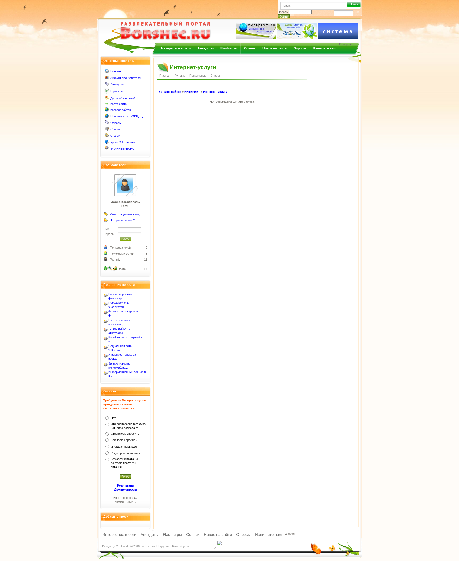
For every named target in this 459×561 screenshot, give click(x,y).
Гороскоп (116, 91)
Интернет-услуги (215, 91)
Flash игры (228, 48)
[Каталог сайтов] (107, 110)
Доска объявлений (122, 98)
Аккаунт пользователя (125, 77)
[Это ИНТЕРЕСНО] (107, 149)
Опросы (300, 48)
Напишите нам (324, 48)
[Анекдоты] (107, 84)
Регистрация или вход (124, 214)
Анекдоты (206, 48)
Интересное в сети (176, 48)
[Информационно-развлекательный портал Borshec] (156, 27)
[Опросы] (107, 123)
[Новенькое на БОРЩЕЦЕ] (107, 117)
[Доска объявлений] (107, 99)
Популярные (197, 75)
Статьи (115, 135)
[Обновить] (106, 268)
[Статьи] (107, 136)
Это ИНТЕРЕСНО (122, 148)
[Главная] (107, 72)
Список (215, 75)
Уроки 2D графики (122, 142)
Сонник (250, 48)
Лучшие (180, 75)
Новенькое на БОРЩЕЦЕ (127, 116)
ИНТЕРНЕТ (192, 91)
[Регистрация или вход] (106, 214)
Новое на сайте (274, 48)
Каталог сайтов (120, 109)
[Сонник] (107, 129)
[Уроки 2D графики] (107, 142)
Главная (115, 71)
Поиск (354, 4)
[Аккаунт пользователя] (107, 78)
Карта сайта (118, 104)
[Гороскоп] (106, 92)
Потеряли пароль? (122, 220)
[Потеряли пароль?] (106, 221)
